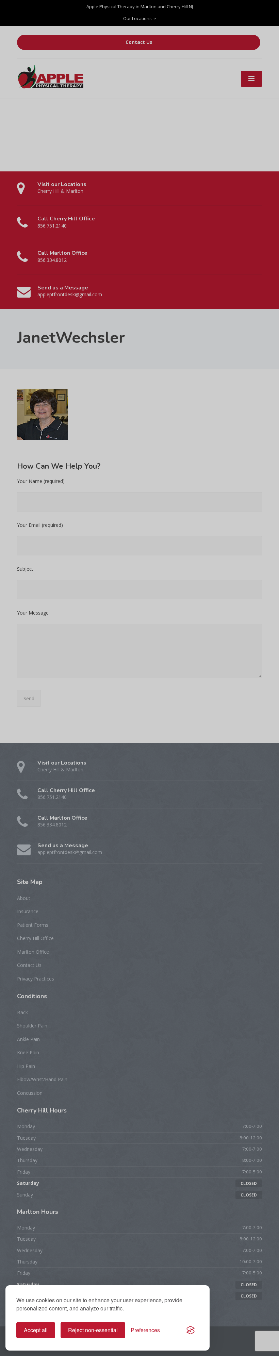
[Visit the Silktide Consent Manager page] (190, 1330)
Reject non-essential (93, 1330)
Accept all (36, 1330)
